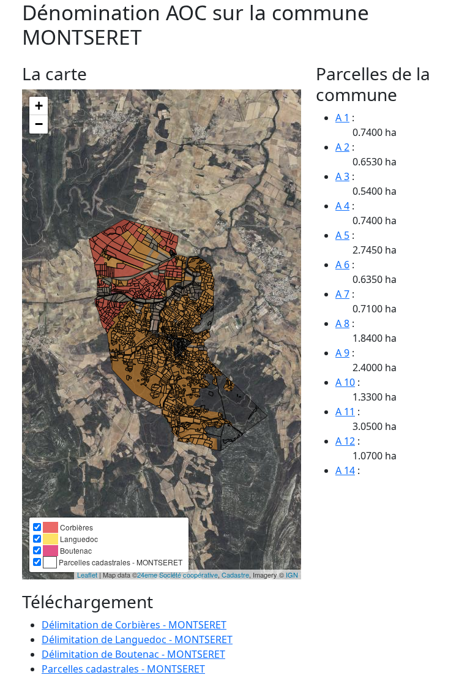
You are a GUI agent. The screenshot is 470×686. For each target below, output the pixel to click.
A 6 (342, 264)
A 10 (345, 382)
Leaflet (87, 574)
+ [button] (39, 105)
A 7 (342, 294)
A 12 (345, 441)
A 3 (342, 176)
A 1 (342, 117)
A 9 (342, 353)
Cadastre (235, 574)
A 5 (342, 235)
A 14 (345, 470)
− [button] (39, 124)
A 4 (342, 206)
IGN (292, 574)
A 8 (342, 323)
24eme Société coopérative (177, 574)
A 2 (342, 147)
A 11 (345, 411)
